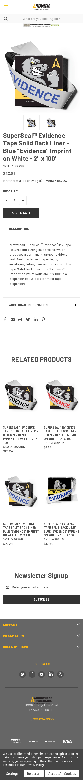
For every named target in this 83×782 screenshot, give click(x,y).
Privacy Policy (34, 765)
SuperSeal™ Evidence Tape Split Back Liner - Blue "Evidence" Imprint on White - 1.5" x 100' (62, 529)
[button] (41, 25)
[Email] (13, 319)
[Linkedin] (36, 319)
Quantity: (10, 191)
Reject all (33, 773)
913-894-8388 (43, 719)
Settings (12, 773)
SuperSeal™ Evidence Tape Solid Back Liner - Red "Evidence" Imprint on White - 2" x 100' (61, 433)
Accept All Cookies (62, 773)
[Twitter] (28, 319)
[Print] (20, 319)
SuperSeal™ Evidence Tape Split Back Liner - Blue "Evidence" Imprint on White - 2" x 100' (21, 529)
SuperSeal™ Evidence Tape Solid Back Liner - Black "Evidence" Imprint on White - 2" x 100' (20, 435)
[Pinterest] (43, 319)
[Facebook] (5, 319)
